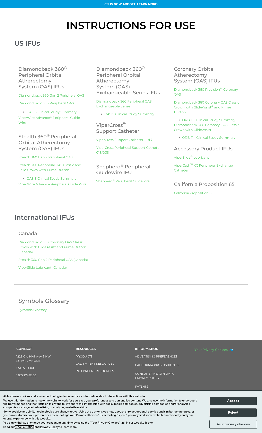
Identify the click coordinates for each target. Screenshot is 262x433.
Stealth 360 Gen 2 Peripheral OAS (45, 157)
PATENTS (141, 386)
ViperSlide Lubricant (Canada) (42, 267)
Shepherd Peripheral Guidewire (123, 181)
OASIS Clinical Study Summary (52, 112)
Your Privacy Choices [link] (211, 350)
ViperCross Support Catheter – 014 (124, 140)
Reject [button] (233, 412)
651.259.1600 (25, 368)
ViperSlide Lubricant (191, 157)
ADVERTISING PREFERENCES (156, 356)
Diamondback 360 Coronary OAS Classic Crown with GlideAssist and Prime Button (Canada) (52, 247)
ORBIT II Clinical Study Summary (208, 120)
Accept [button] (233, 401)
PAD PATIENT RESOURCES (95, 371)
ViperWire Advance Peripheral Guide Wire (52, 184)
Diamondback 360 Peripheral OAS (46, 103)
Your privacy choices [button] (233, 424)
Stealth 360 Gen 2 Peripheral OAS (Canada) (53, 260)
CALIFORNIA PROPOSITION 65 (157, 365)
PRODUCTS (84, 356)
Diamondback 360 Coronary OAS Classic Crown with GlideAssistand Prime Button (206, 107)
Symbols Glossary (32, 310)
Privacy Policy (49, 427)
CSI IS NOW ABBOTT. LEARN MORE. (131, 4)
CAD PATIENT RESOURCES (95, 363)
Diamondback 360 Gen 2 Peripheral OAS (51, 95)
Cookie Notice (24, 427)
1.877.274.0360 (26, 375)
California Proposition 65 (193, 193)
